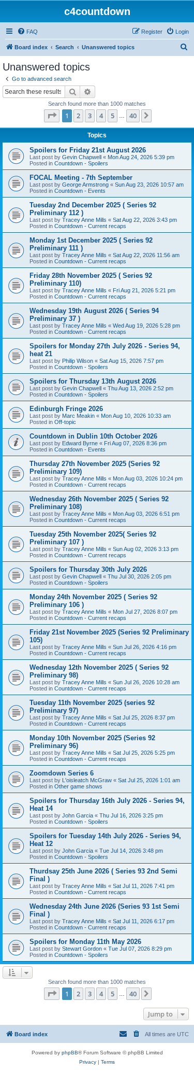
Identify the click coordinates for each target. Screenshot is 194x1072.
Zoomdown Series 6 (61, 773)
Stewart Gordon (82, 949)
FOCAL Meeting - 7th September (80, 177)
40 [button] (133, 115)
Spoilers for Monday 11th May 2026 (85, 942)
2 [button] (78, 115)
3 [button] (90, 115)
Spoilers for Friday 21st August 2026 (87, 150)
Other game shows (78, 786)
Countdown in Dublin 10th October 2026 (93, 436)
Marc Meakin (78, 416)
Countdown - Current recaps (90, 226)
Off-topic (65, 422)
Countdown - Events (80, 191)
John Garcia (77, 815)
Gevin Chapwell (81, 157)
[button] (51, 115)
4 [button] (101, 115)
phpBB (70, 1052)
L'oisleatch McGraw (87, 780)
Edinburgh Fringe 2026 (66, 409)
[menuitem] (27, 31)
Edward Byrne (80, 443)
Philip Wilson (77, 361)
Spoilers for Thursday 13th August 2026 (92, 381)
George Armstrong (85, 184)
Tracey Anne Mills (84, 220)
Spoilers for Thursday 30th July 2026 (88, 569)
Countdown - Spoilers (81, 163)
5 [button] (112, 115)
